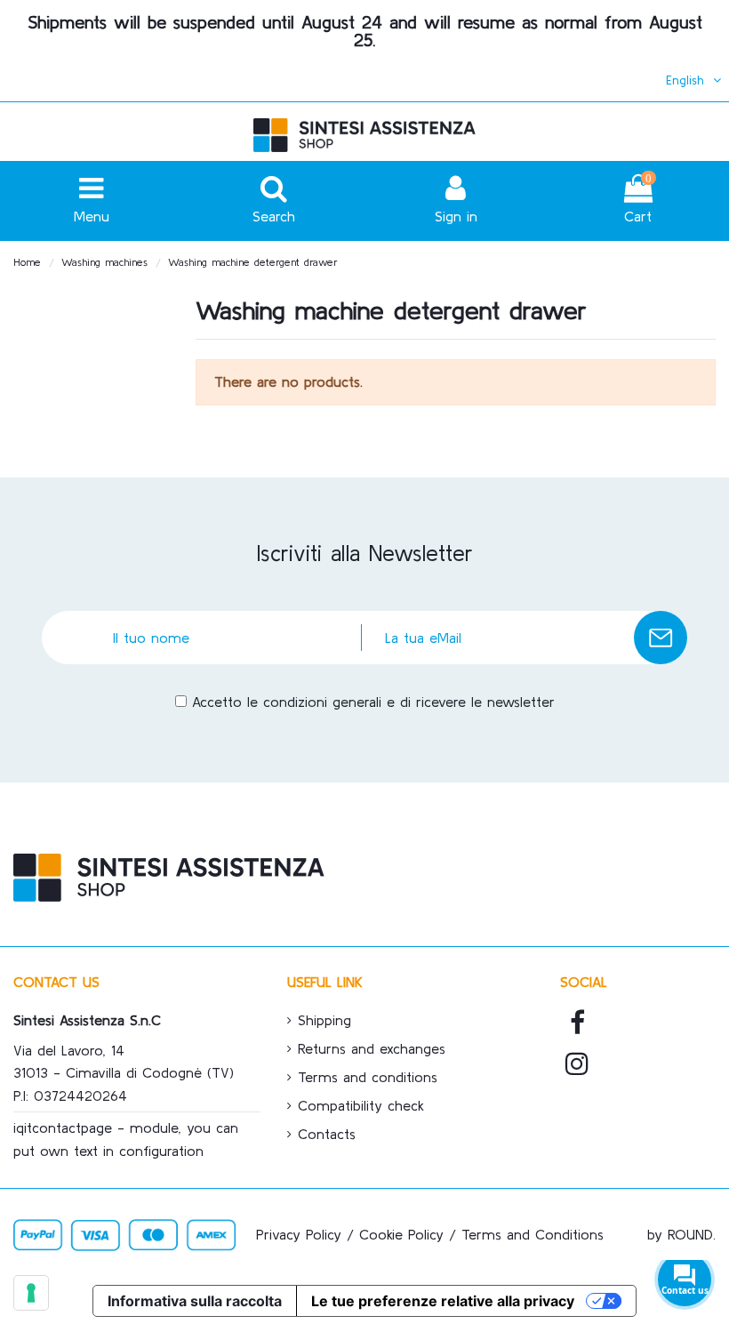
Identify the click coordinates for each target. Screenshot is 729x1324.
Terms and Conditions (532, 1234)
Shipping (324, 1020)
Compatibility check (361, 1105)
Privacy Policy (298, 1234)
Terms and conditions (367, 1077)
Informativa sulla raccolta (195, 1301)
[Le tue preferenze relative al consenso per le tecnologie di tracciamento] (31, 1293)
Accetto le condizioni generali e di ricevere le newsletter (373, 702)
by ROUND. (681, 1234)
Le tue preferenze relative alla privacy (442, 1301)
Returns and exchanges (371, 1048)
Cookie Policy (401, 1234)
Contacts (327, 1134)
